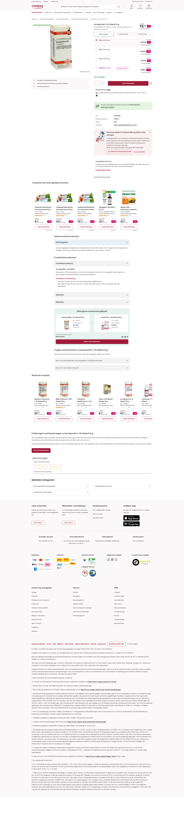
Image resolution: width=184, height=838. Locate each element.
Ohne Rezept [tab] (103, 34)
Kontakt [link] (116, 616)
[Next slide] (149, 402)
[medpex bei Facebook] (108, 559)
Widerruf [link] (60, 644)
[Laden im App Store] (137, 518)
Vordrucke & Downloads (81, 612)
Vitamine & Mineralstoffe (40, 608)
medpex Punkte (119, 619)
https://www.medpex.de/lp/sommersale (102, 681)
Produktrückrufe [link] (119, 612)
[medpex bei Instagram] (112, 559)
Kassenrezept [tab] (123, 34)
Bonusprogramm (78, 600)
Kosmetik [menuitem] (88, 12)
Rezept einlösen (78, 604)
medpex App (54, 1)
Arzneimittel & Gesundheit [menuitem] (62, 12)
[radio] (96, 40)
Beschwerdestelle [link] (120, 608)
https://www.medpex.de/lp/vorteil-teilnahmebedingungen (100, 689)
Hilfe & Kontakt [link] (97, 514)
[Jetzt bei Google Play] (137, 523)
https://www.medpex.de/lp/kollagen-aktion (101, 756)
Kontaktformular (98, 518)
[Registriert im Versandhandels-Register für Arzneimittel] (91, 561)
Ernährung (35, 604)
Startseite (34, 19)
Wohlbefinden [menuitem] (78, 12)
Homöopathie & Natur (62, 19)
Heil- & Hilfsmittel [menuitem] (98, 12)
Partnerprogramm (79, 616)
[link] (85, 573)
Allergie (34, 592)
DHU (115, 122)
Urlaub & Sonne (37, 619)
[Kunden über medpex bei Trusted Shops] (142, 562)
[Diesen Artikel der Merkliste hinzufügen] (150, 83)
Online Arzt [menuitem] (48, 12)
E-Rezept (117, 592)
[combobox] (90, 6)
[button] (120, 151)
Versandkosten (119, 600)
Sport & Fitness (36, 623)
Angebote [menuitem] (119, 12)
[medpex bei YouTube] (116, 559)
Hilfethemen (149, 1)
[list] (61, 47)
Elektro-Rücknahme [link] (82, 644)
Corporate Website (38, 644)
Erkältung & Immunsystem (40, 600)
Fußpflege (35, 627)
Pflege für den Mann (38, 616)
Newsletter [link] (76, 596)
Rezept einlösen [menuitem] (37, 12)
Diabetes (34, 596)
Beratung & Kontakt (137, 1)
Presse (49, 644)
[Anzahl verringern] (96, 83)
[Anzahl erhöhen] (102, 83)
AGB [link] (54, 644)
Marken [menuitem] (109, 12)
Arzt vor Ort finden (139, 151)
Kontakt (75, 592)
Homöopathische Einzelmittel (79, 19)
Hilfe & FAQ (117, 604)
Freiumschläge (119, 596)
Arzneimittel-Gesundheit (46, 19)
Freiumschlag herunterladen (82, 608)
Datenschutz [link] (69, 644)
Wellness (34, 631)
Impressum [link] (102, 644)
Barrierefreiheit (119, 623)
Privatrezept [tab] (143, 34)
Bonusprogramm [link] (36, 1)
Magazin (46, 1)
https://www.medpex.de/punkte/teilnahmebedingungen (86, 722)
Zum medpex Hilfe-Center (101, 510)
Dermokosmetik (37, 612)
